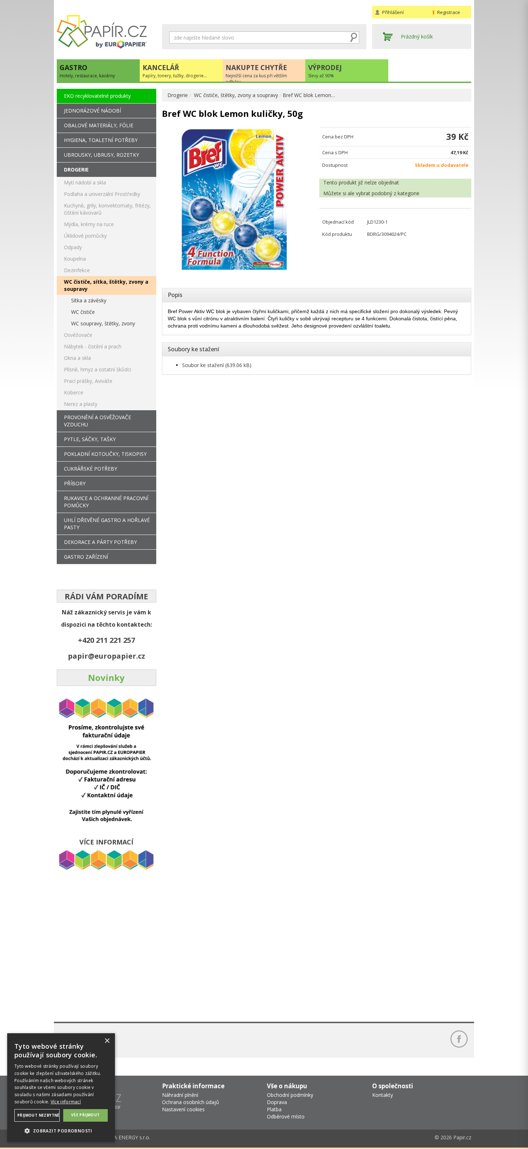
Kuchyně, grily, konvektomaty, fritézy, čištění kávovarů (107, 209)
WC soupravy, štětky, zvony (103, 323)
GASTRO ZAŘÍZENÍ (86, 556)
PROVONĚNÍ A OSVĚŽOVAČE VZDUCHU (97, 421)
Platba (274, 1109)
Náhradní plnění (180, 1094)
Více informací (66, 1102)
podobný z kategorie (396, 193)
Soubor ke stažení (203, 365)
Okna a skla (77, 357)
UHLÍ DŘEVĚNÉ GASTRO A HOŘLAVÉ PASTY (107, 524)
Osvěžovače (78, 334)
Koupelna (75, 258)
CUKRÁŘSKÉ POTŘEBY (90, 468)
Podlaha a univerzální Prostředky (102, 194)
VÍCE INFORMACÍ (106, 842)
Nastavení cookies (183, 1109)
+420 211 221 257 (106, 640)
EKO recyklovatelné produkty (97, 95)
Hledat (353, 37)
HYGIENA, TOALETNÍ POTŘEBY (101, 140)
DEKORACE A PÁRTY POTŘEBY (100, 542)
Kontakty (382, 1094)
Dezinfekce (77, 270)
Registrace (448, 12)
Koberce (73, 392)
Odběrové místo (286, 1116)
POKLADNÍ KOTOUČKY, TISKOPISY (105, 453)
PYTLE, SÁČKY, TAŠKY (90, 439)
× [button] (107, 1041)
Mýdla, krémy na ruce (89, 224)
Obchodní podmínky (290, 1094)
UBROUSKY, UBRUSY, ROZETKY (101, 154)
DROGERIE (76, 169)
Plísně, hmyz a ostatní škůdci (97, 369)
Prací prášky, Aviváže (88, 380)
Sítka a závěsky (88, 300)
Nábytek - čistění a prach (92, 346)
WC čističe (83, 311)
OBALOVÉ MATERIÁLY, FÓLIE (98, 125)
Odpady (73, 247)
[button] (61, 1130)
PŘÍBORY (74, 483)
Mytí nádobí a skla (85, 182)
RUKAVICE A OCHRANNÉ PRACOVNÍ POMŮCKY (106, 502)
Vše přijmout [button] (85, 1114)
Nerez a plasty (80, 403)
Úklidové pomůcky (85, 235)
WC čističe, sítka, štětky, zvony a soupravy (106, 285)
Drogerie (177, 95)
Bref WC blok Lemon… (309, 95)
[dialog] (61, 1087)
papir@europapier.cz (106, 656)
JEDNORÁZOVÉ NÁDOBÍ (92, 110)
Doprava (277, 1102)
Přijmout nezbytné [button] (38, 1115)
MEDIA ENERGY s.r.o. (125, 1137)
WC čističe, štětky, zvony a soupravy (236, 95)
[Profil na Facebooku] (459, 1039)
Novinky (106, 677)
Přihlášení (393, 12)
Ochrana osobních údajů (190, 1102)
